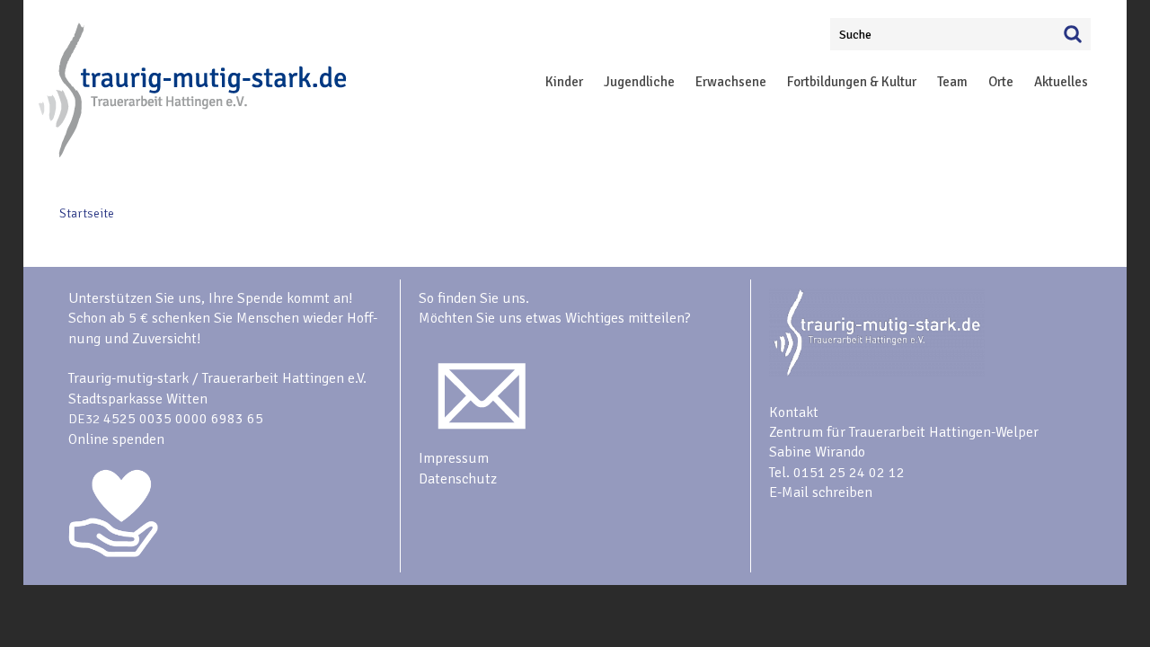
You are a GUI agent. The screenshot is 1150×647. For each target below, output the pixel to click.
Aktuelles (1061, 82)
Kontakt (793, 412)
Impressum (454, 458)
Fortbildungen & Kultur (851, 82)
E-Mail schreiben (820, 492)
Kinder (564, 82)
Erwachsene (730, 82)
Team (952, 82)
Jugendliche (639, 82)
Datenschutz (458, 479)
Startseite (86, 213)
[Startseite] (194, 154)
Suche (855, 34)
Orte (1000, 82)
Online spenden (116, 439)
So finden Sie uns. (474, 298)
